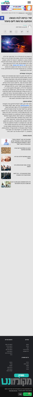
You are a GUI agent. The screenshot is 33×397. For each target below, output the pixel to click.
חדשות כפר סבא (9, 349)
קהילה (11, 364)
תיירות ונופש (9, 367)
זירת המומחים (22, 13)
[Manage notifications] (29, 393)
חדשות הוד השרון (8, 344)
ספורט (27, 369)
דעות (28, 348)
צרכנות (10, 362)
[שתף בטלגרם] (27, 31)
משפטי (27, 365)
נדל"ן (28, 367)
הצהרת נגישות (9, 370)
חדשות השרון (9, 348)
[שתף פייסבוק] (5, 31)
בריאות (27, 346)
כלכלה (27, 362)
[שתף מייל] (10, 31)
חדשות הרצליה (9, 346)
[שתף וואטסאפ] (16, 31)
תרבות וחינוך (9, 369)
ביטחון (27, 344)
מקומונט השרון (29, 13)
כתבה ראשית (26, 364)
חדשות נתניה (9, 351)
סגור (20, 394)
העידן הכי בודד (26, 349)
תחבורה (10, 365)
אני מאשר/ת (27, 394)
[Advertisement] (16, 260)
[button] (2, 18)
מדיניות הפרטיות (13, 390)
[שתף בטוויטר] (21, 31)
